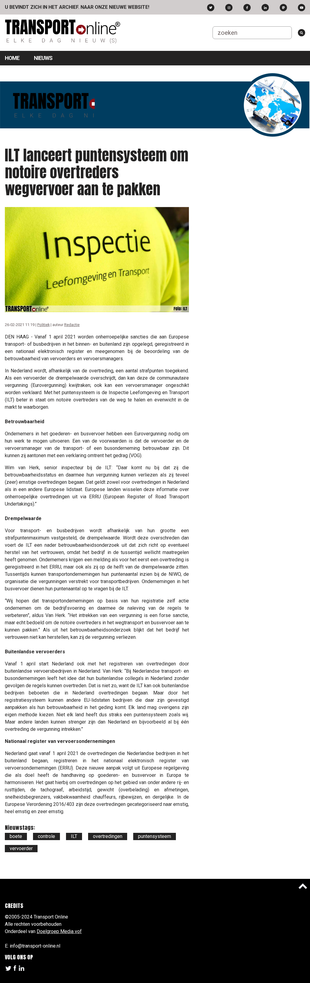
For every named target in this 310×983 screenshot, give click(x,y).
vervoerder (21, 848)
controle (46, 836)
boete (16, 836)
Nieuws (43, 58)
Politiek (43, 324)
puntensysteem (154, 836)
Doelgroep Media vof (59, 931)
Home (12, 58)
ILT (74, 836)
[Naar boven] (302, 886)
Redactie (72, 324)
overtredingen (107, 836)
